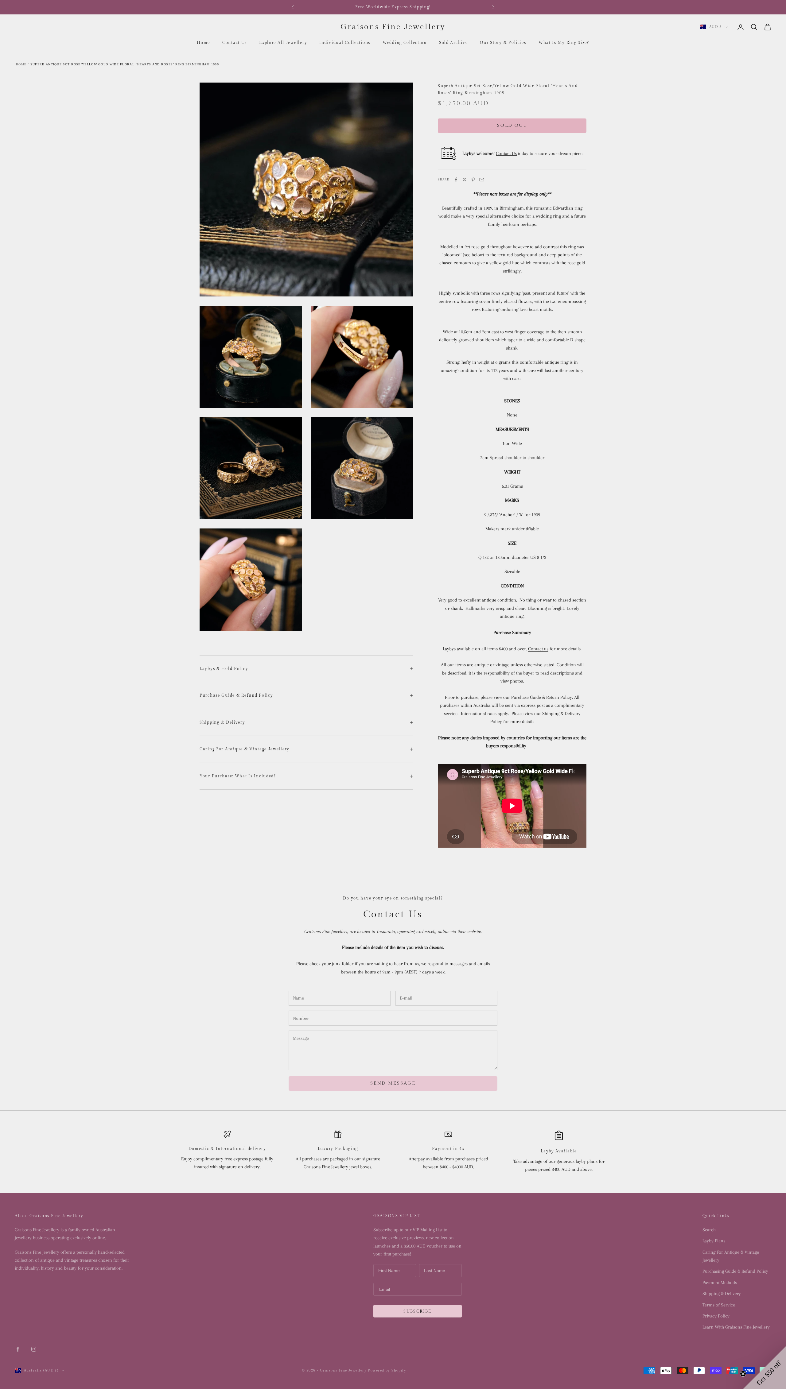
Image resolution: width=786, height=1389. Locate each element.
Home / (22, 64)
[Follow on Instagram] (34, 1349)
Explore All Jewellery (283, 42)
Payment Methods (719, 1282)
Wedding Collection (405, 42)
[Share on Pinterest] (473, 179)
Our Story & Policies (503, 42)
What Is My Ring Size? (564, 42)
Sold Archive (453, 42)
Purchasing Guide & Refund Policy (735, 1271)
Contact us (538, 649)
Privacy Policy (716, 1316)
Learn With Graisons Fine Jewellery (736, 1327)
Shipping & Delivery (721, 1293)
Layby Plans (713, 1241)
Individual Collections (344, 42)
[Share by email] (481, 179)
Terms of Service (718, 1305)
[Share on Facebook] (455, 179)
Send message (392, 1083)
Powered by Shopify (387, 1370)
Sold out (512, 125)
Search (709, 1229)
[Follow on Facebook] (18, 1349)
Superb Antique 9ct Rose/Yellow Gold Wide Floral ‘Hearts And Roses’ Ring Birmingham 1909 (124, 64)
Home (203, 42)
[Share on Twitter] (464, 179)
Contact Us (234, 42)
